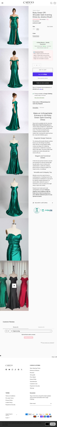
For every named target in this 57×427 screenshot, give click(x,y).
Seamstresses (33, 381)
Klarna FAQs (33, 379)
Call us (44, 46)
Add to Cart (43, 69)
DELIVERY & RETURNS (41, 202)
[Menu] (2, 2)
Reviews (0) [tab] (15, 327)
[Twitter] (21, 369)
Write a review (28, 337)
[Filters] (10, 331)
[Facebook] (6, 369)
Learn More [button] (5, 424)
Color (34, 33)
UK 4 (34, 29)
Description (35, 107)
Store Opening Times (35, 368)
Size (43, 26)
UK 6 (37, 29)
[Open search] (6, 331)
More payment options (43, 78)
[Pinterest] (18, 369)
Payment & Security (35, 386)
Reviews (42, 107)
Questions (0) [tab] (41, 327)
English (7, 417)
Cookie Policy (9, 402)
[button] (36, 19)
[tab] (36, 107)
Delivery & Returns (34, 370)
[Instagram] (12, 369)
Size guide (32, 374)
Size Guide (50, 26)
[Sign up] (50, 403)
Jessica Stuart (36, 10)
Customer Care (33, 383)
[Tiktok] (15, 369)
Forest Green (36, 36)
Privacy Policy (9, 400)
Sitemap (32, 388)
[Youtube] (9, 369)
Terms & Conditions (10, 395)
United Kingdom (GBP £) (9, 415)
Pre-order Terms (9, 398)
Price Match (33, 377)
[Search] (51, 3)
